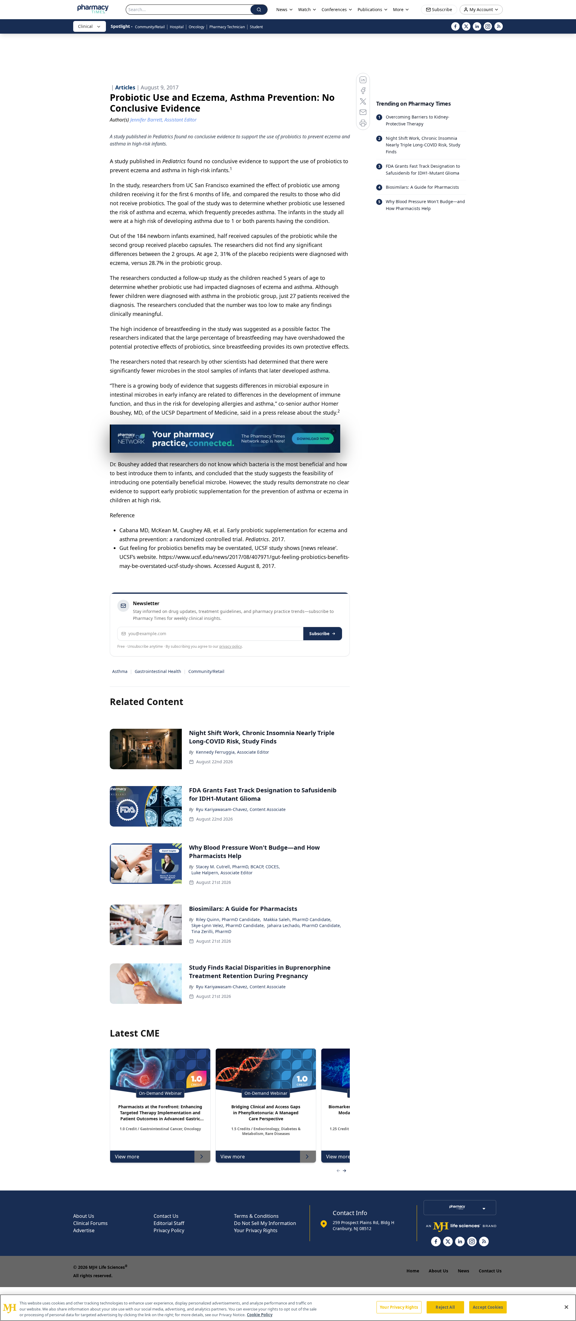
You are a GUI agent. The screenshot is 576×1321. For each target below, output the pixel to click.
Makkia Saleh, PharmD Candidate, (297, 919)
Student (256, 26)
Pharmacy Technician (227, 26)
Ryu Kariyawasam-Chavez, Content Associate (241, 809)
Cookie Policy (259, 1314)
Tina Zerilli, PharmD (211, 931)
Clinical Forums (90, 1223)
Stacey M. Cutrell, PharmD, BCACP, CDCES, (238, 866)
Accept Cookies (488, 1307)
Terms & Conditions (256, 1216)
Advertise (83, 1230)
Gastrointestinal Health (158, 671)
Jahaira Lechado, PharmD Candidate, (304, 925)
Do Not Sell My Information (265, 1223)
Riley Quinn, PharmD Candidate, (228, 919)
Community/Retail (150, 26)
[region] (288, 1307)
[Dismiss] (334, 431)
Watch (304, 9)
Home (412, 1271)
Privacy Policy (169, 1230)
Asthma (120, 671)
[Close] (566, 1306)
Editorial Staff (169, 1223)
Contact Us (166, 1216)
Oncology (196, 26)
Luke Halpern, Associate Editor (222, 872)
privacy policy (230, 646)
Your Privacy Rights (256, 1230)
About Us (83, 1216)
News (463, 1271)
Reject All (445, 1307)
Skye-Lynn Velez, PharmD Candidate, (228, 925)
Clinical (85, 26)
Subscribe (319, 633)
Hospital (177, 26)
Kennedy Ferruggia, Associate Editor (232, 752)
